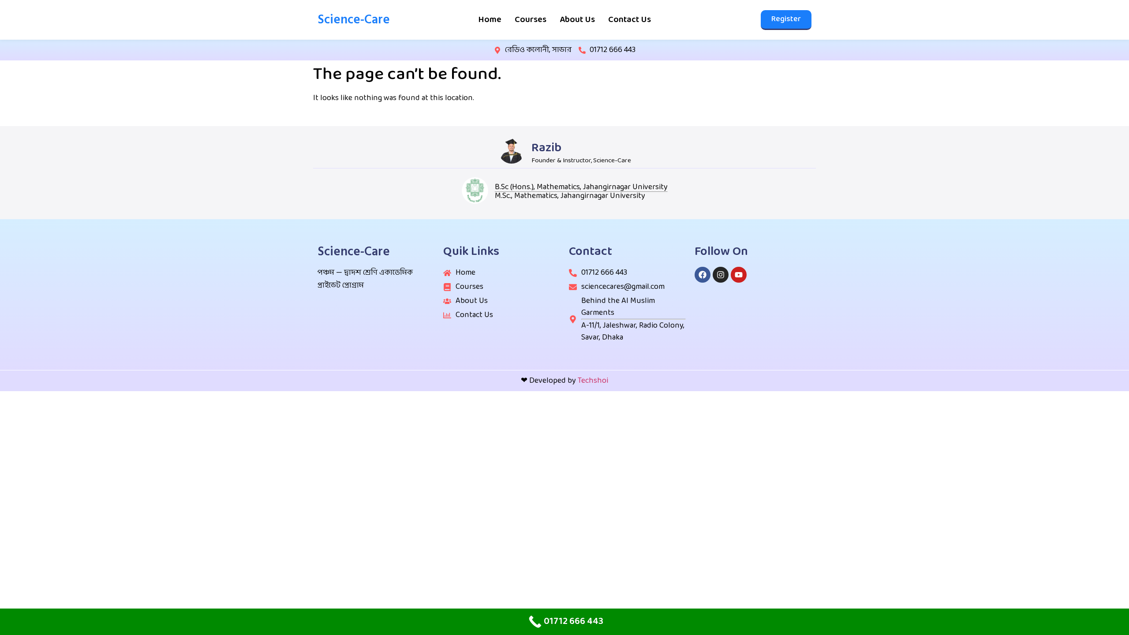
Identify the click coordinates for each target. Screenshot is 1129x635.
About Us (577, 19)
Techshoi (593, 381)
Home (489, 19)
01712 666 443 (613, 50)
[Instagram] (721, 275)
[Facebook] (702, 275)
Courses (530, 19)
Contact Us (629, 19)
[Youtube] (739, 275)
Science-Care (354, 20)
